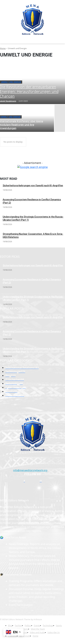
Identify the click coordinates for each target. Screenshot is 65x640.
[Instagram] (41, 481)
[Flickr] (32, 481)
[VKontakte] (49, 481)
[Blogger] (16, 481)
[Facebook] (24, 481)
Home (3, 48)
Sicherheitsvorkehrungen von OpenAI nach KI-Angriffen (33, 185)
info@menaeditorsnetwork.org (30, 470)
